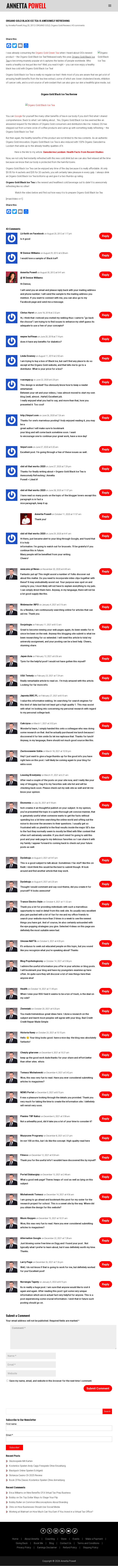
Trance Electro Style (31, 901)
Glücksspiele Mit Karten (21, 1461)
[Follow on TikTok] (74, 1531)
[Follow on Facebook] (43, 1531)
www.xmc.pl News (29, 569)
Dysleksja (25, 857)
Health (23, 988)
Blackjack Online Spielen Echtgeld (26, 1470)
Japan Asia (26, 656)
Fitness (24, 1155)
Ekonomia (25, 802)
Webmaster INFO (29, 604)
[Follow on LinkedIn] (62, 1531)
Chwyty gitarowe (29, 1052)
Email (9, 1435)
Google (18, 116)
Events (76, 1539)
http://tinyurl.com (29, 415)
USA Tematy (27, 675)
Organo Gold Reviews (61, 25)
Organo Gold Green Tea (47, 52)
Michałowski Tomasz (31, 1194)
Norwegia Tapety (29, 1282)
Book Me (38, 1543)
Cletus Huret (27, 312)
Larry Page (26, 1262)
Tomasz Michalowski (31, 1072)
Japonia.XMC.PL (29, 695)
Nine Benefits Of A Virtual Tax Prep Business (49, 1492)
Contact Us (65, 1543)
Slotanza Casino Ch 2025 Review (25, 1475)
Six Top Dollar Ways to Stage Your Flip (38, 1497)
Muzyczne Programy (31, 1135)
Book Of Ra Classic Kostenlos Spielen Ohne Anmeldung (37, 1480)
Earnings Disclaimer (47, 1548)
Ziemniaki (25, 1008)
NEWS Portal (27, 1092)
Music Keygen (28, 1218)
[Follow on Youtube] (68, 1531)
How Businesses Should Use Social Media (39, 1507)
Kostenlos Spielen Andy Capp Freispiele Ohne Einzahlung (37, 1465)
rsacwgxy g (26, 379)
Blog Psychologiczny (31, 961)
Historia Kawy (27, 1032)
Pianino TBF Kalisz (30, 1116)
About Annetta (32, 1539)
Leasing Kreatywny (30, 775)
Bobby (12, 1497)
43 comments (78, 25)
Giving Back (22, 1543)
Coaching (50, 1539)
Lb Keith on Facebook (32, 233)
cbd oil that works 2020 (32, 466)
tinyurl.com (26, 447)
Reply (105, 236)
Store (63, 1539)
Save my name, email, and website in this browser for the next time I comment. (50, 1380)
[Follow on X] (49, 1531)
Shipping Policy (90, 1548)
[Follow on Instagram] (55, 1531)
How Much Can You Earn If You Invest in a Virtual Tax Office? (63, 1511)
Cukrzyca (25, 723)
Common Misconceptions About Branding (47, 1502)
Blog (51, 1543)
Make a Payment (94, 1539)
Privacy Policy (24, 1548)
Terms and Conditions (88, 1543)
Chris (11, 1507)
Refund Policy (70, 1548)
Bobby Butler (15, 1502)
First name (11, 1424)
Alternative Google (30, 1238)
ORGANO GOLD (43, 25)
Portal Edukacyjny (30, 1174)
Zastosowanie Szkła (31, 751)
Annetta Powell (15, 25)
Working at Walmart (19, 1511)
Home (15, 1539)
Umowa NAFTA (28, 941)
